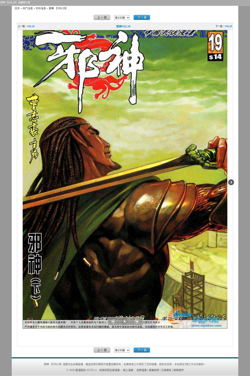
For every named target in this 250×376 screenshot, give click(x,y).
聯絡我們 (178, 370)
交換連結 (166, 370)
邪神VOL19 (123, 26)
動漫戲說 (80, 370)
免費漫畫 (142, 370)
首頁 (17, 8)
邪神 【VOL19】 (53, 364)
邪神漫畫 (41, 8)
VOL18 (31, 26)
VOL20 (228, 26)
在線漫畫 (115, 370)
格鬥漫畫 (28, 8)
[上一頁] (102, 17)
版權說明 (154, 370)
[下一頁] (142, 17)
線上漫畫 (128, 370)
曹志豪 (112, 364)
